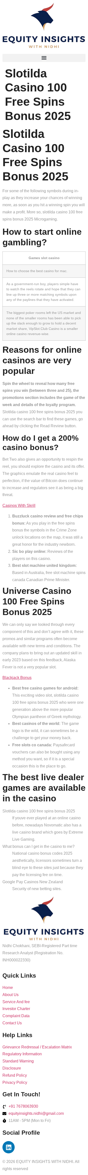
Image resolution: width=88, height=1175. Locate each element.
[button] (44, 58)
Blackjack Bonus (17, 678)
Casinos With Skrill (18, 505)
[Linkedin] (8, 1147)
